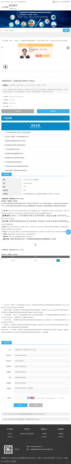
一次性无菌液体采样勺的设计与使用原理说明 (18, 132)
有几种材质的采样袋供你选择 (13, 162)
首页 (11, 40)
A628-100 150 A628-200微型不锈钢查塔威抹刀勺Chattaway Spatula (26, 414)
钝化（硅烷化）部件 (42, 40)
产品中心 (16, 40)
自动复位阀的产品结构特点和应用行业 (16, 170)
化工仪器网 (13, 461)
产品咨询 (18, 111)
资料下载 (10, 437)
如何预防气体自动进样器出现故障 (14, 157)
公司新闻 (44, 433)
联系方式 (61, 437)
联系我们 (53, 111)
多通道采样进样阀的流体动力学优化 (15, 141)
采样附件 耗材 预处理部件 (28, 40)
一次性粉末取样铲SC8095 (12, 149)
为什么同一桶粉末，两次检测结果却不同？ (17, 136)
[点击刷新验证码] (30, 398)
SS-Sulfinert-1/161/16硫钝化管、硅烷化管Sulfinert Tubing (23, 419)
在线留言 (61, 433)
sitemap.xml (59, 458)
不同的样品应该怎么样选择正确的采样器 (16, 166)
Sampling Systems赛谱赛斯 (15, 1)
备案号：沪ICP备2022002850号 (46, 458)
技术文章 (44, 437)
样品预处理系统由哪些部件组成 (14, 153)
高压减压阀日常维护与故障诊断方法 (15, 145)
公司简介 (10, 433)
